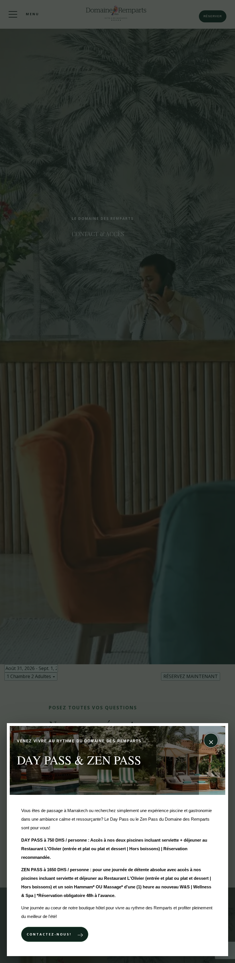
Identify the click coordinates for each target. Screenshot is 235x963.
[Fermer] (211, 740)
